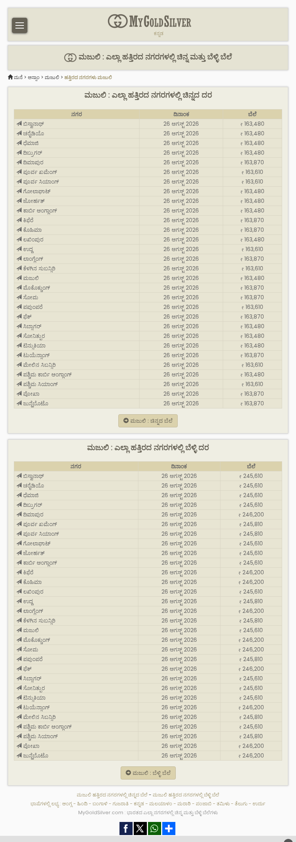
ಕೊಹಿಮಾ (32, 230)
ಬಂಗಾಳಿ (100, 803)
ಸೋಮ (30, 297)
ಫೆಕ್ (27, 317)
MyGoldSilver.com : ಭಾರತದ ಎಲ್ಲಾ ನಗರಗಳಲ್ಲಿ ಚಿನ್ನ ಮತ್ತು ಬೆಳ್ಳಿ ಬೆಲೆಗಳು (148, 812)
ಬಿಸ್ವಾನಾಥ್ (33, 124)
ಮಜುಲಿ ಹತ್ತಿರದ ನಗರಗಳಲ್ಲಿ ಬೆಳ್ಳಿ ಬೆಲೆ (186, 794)
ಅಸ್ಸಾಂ (34, 77)
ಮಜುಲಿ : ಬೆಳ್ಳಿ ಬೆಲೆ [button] (151, 773)
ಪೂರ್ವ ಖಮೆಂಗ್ (39, 172)
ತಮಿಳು (223, 803)
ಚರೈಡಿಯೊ (33, 133)
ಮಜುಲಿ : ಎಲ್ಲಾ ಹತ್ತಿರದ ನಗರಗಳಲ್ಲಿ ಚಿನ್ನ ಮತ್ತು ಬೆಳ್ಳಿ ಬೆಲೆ (154, 56)
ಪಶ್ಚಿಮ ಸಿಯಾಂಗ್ (40, 384)
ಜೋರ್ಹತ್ (33, 201)
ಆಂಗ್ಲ (67, 803)
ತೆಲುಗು (241, 803)
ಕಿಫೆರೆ (28, 220)
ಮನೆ (18, 77)
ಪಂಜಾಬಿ (204, 803)
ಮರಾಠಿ (184, 803)
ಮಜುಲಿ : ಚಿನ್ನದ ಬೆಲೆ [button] (151, 421)
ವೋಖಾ (30, 394)
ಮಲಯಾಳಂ (160, 803)
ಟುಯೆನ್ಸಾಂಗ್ (36, 355)
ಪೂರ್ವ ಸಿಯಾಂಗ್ (40, 182)
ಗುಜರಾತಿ (121, 803)
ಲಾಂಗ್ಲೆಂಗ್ (32, 259)
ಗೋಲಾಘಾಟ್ (36, 191)
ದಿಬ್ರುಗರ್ (32, 153)
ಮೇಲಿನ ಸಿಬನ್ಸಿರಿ (39, 365)
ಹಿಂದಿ (82, 803)
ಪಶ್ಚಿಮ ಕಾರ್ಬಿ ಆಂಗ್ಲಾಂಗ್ (47, 374)
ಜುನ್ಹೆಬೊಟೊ (35, 403)
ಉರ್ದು (259, 803)
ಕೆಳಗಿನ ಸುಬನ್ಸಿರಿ (39, 268)
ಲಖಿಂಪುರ (33, 239)
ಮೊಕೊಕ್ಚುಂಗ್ (36, 288)
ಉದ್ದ (27, 249)
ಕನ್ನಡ (158, 33)
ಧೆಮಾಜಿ (30, 143)
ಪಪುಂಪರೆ (32, 307)
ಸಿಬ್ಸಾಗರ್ (31, 326)
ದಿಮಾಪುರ (33, 162)
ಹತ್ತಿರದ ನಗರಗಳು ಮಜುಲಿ (88, 77)
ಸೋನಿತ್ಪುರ (33, 336)
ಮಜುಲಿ (52, 77)
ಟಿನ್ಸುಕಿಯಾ (33, 345)
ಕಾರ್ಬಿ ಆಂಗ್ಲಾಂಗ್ (39, 210)
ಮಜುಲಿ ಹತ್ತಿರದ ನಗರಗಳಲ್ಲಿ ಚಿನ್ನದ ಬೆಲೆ (113, 794)
